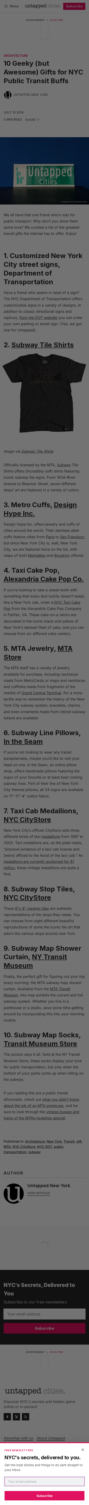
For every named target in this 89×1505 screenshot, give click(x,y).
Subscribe (44, 1496)
